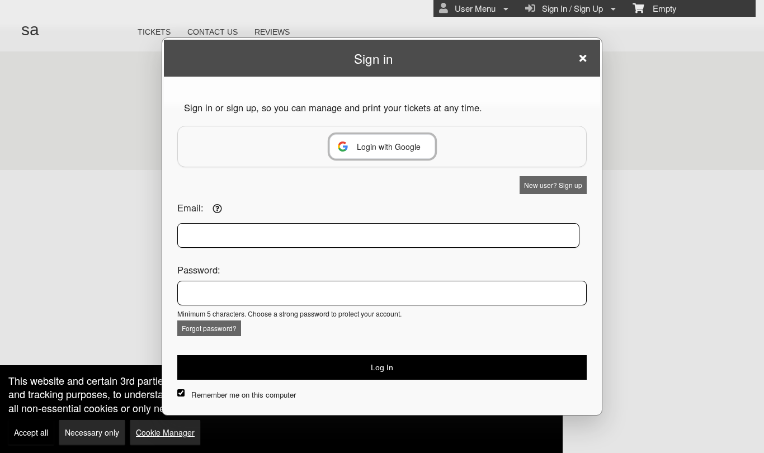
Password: (198, 269)
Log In (382, 367)
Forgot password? (209, 328)
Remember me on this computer (243, 394)
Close (582, 58)
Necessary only (92, 432)
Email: (190, 207)
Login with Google (389, 146)
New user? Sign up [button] (553, 185)
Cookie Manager (165, 432)
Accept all (31, 432)
